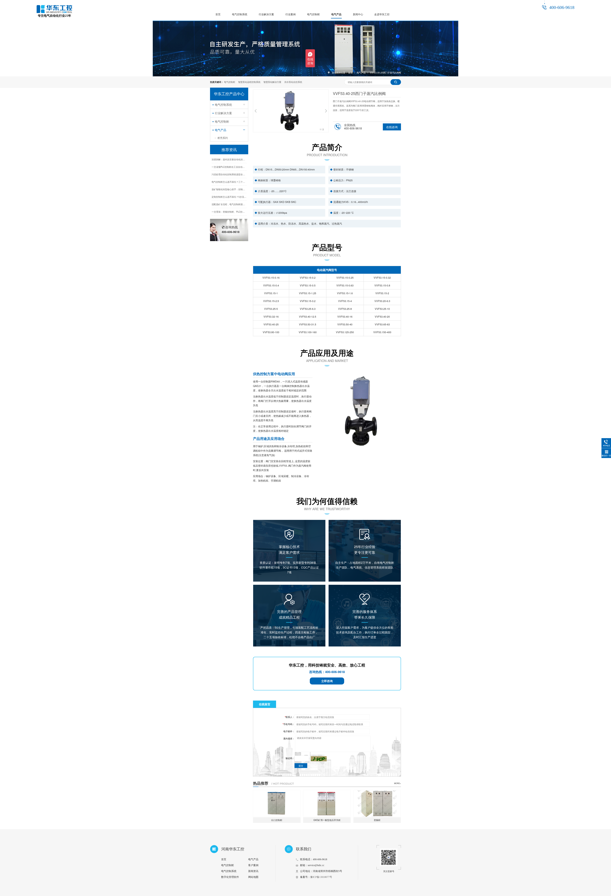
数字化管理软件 (230, 877)
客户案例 (253, 865)
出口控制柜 (276, 820)
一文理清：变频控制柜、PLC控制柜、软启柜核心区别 (238, 203)
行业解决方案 (266, 14)
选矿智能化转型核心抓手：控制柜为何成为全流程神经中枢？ (242, 181)
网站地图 (253, 877)
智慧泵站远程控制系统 (249, 81)
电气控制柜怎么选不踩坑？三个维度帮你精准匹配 (236, 173)
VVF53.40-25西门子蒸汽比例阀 (385, 72)
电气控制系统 (239, 14)
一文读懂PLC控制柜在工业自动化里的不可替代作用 (237, 158)
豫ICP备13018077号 (321, 877)
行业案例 (290, 14)
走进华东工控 (382, 14)
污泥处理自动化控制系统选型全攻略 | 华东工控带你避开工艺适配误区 (246, 166)
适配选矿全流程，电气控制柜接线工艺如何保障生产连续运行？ (243, 196)
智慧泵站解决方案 (272, 81)
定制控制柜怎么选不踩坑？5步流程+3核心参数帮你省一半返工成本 (245, 188)
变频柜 (377, 820)
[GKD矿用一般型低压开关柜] (327, 803)
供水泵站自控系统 (293, 81)
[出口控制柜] (277, 803)
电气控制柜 (313, 14)
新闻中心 (358, 14)
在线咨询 (392, 127)
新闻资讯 (253, 871)
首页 (218, 14)
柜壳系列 (223, 138)
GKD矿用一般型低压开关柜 (327, 820)
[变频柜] (377, 803)
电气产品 (336, 14)
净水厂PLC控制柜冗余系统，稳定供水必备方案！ (236, 211)
